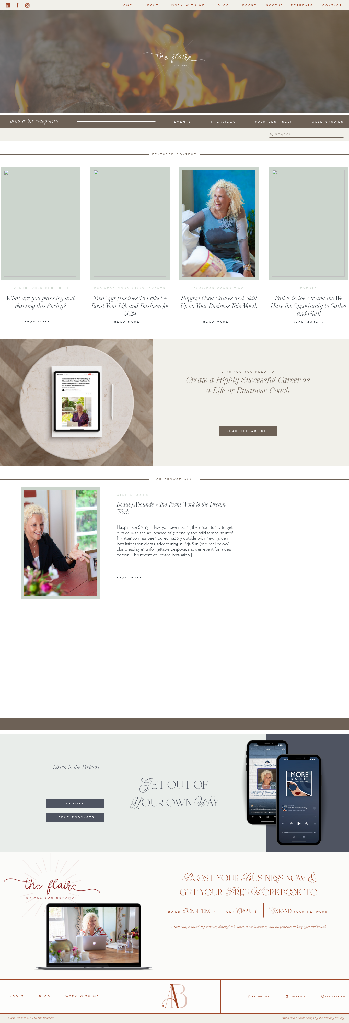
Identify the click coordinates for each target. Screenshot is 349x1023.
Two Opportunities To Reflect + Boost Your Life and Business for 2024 (130, 305)
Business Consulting (119, 288)
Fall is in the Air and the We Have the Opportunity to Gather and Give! (309, 305)
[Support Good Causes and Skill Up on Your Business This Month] (218, 223)
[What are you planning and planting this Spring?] (40, 223)
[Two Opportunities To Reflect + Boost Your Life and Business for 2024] (130, 223)
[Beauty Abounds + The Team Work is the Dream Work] (60, 543)
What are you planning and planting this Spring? (40, 302)
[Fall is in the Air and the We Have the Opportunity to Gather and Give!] (308, 223)
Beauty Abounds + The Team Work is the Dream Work (171, 508)
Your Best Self (51, 288)
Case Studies (133, 495)
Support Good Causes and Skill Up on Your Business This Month (219, 302)
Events (19, 288)
